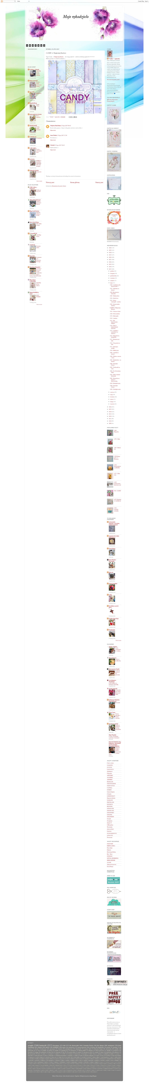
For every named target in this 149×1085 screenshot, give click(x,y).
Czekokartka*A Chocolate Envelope (38, 259)
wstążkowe (57, 1053)
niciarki (68, 1068)
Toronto (109, 1065)
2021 (110, 259)
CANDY (64, 1053)
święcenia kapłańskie (44, 1065)
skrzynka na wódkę (112, 1063)
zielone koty (110, 835)
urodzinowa (116, 1050)
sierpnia (112, 280)
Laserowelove (110, 769)
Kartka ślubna (37, 105)
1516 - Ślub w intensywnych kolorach (114, 327)
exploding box (64, 1050)
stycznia (112, 404)
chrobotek (119, 1062)
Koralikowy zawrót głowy (113, 606)
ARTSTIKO (110, 775)
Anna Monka (53, 135)
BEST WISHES (38, 295)
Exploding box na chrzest (38, 284)
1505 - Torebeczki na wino (115, 367)
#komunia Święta (59, 1065)
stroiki (109, 1070)
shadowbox (109, 1052)
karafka (72, 1060)
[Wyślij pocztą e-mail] (69, 117)
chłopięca (90, 1050)
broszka (113, 1065)
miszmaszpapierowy (112, 833)
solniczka (88, 1070)
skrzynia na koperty (103, 1063)
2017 (110, 269)
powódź (116, 1068)
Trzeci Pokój (112, 548)
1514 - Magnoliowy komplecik (114, 336)
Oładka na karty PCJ (38, 190)
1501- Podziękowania (115, 383)
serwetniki (83, 1057)
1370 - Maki (117, 439)
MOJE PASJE (33, 125)
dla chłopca (100, 1045)
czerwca (112, 392)
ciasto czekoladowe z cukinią (118, 649)
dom (35, 1062)
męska (63, 1047)
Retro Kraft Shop (34, 222)
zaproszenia (52, 1049)
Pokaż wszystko (39, 181)
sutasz (111, 1057)
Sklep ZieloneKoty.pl (35, 200)
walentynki (86, 1058)
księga (36, 1052)
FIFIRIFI (109, 790)
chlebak (118, 1065)
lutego (112, 401)
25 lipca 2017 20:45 (60, 145)
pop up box (62, 1058)
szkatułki (115, 1047)
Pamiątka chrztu (38, 246)
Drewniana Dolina (111, 852)
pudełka (44, 1050)
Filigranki (109, 773)
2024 (110, 252)
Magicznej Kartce (59, 57)
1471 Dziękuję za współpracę (117, 500)
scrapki (30, 1045)
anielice (44, 1053)
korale (81, 1055)
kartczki (72, 1063)
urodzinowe (111, 1045)
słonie (45, 1055)
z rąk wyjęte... (33, 148)
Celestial (52, 145)
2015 (110, 409)
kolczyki (89, 1057)
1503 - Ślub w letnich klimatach (115, 375)
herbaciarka (30, 1050)
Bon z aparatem (38, 116)
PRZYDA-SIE (110, 802)
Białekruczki (110, 781)
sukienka (72, 1058)
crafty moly (30, 1066)
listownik (31, 1060)
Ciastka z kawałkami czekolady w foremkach (114, 737)
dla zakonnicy (52, 1063)
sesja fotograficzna (105, 1057)
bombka (37, 1058)
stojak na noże (99, 1070)
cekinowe (116, 1052)
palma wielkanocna (87, 1068)
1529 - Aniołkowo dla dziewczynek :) (115, 285)
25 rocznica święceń (72, 1065)
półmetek (51, 1070)
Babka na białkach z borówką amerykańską (118, 728)
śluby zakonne (93, 1071)
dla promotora (45, 1063)
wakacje (91, 1062)
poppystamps (74, 1062)
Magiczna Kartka (111, 798)
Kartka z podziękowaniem (39, 151)
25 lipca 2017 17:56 (62, 135)
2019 (110, 264)
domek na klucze (60, 1063)
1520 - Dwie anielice (115, 313)
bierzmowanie (77, 1053)
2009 (110, 423)
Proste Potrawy (112, 658)
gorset (68, 1063)
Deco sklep (109, 848)
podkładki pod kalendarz (108, 1068)
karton (39, 1053)
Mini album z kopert (38, 224)
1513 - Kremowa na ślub (114, 340)
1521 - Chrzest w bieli (115, 311)
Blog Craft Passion (34, 211)
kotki (77, 1060)
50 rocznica (80, 1065)
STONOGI (109, 856)
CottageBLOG (33, 233)
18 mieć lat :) (38, 172)
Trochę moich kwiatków (38, 128)
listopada (112, 273)
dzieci (102, 1052)
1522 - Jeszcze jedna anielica (115, 304)
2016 (110, 407)
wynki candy (74, 1071)
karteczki (43, 1045)
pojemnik (97, 1060)
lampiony (56, 1062)
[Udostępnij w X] (73, 117)
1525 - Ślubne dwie (114, 296)
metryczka (38, 1068)
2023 (110, 255)
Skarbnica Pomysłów (35, 267)
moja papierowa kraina (36, 114)
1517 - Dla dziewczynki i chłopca (114, 322)
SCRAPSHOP (110, 816)
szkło (41, 1071)
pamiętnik (96, 1063)
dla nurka (48, 1066)
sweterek (118, 1070)
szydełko (116, 1049)
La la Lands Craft (68, 1057)
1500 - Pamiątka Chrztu (114, 386)
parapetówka (100, 1068)
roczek (60, 1070)
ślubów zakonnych (35, 1065)
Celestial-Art (33, 137)
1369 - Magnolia (116, 431)
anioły (47, 1047)
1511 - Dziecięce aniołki (114, 347)
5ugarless (77, 1076)
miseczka (44, 1068)
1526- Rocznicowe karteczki (114, 292)
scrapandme (110, 765)
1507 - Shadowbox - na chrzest (115, 360)
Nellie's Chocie (92, 1053)
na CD (53, 1068)
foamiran (109, 831)
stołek (105, 1070)
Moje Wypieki (112, 735)
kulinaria (77, 1063)
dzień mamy (30, 1055)
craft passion (102, 1058)
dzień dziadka (77, 1057)
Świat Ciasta (112, 712)
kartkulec (32, 159)
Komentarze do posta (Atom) (59, 186)
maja (111, 394)
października (113, 276)
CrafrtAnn (107, 1062)
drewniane (66, 1066)
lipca (111, 283)
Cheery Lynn (53, 1057)
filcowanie (43, 1049)
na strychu (109, 767)
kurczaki (29, 1068)
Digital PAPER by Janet (34, 293)
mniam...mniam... (113, 646)
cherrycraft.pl (110, 829)
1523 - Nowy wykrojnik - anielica (115, 301)
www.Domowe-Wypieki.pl (112, 681)
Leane (112, 1062)
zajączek (96, 1062)
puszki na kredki (45, 1070)
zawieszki (37, 1060)
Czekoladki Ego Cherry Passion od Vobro (118, 692)
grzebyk (87, 1066)
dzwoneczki (76, 1066)
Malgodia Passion (34, 170)
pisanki (108, 1047)
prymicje (80, 1062)
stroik (67, 1058)
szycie (112, 1060)
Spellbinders (101, 1047)
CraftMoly (109, 787)
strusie (113, 1070)
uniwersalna (108, 1049)
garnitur (67, 1060)
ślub (64, 1045)
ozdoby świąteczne (40, 1057)
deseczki (58, 1052)
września (112, 278)
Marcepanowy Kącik (114, 669)
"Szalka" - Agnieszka (114, 59)
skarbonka (86, 1062)
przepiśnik (70, 1055)
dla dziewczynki (74, 1045)
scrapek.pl (32, 245)
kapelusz (46, 1062)
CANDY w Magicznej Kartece (115, 308)
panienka (94, 1068)
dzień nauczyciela (38, 1055)
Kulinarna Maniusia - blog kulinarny (114, 700)
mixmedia (49, 1068)
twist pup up (59, 1071)
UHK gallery (110, 825)
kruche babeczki (113, 688)
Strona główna (74, 182)
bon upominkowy (50, 1060)
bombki (56, 1050)
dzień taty (58, 1060)
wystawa (80, 1071)
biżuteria (60, 1049)
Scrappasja (109, 821)
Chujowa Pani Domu (55, 125)
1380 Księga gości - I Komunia (117, 457)
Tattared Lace (103, 1065)
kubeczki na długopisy (89, 1055)
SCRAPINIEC (110, 812)
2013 (110, 414)
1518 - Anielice (113, 318)
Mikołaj (116, 1060)
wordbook (68, 1071)
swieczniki (30, 1071)
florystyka (30, 1052)
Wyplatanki (112, 630)
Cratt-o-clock (110, 763)
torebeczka (43, 1052)
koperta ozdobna (49, 1058)
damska (30, 1063)
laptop (34, 1068)
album (50, 1050)
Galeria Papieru (111, 792)
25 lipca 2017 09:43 (66, 125)
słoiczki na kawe (79, 1058)
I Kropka (109, 794)
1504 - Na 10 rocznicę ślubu (115, 371)
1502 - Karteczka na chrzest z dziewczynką (114, 380)
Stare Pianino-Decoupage (112, 560)
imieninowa (73, 1050)
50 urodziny (107, 1055)
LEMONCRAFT (111, 796)
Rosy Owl (32, 256)
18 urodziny (92, 1047)
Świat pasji (109, 837)
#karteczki (52, 1065)
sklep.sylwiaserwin (111, 864)
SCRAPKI (109, 814)
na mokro (63, 1068)
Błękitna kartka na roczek (38, 214)
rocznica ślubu (87, 1049)
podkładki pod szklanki (108, 1053)
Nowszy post (50, 182)
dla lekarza (43, 1066)
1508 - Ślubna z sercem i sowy (115, 357)
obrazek (36, 1049)
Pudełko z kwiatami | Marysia (38, 202)
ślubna (91, 1058)
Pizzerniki (117, 702)
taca (102, 1055)
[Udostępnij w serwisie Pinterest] (76, 117)
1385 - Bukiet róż (117, 448)
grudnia (112, 271)
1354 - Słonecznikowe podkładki (117, 466)
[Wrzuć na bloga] (71, 117)
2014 (110, 411)
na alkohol (58, 1068)
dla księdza (84, 1053)
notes (81, 1060)
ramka (56, 1070)
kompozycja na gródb (116, 1066)
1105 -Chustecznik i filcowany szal (117, 483)
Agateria (101, 1062)
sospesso (93, 1070)
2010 (110, 421)
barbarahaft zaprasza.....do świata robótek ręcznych (114, 523)
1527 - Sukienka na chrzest (114, 289)
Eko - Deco (109, 854)
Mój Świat (35, 10)
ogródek (85, 1060)
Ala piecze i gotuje (113, 724)
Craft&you (43, 1060)
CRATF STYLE (111, 785)
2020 (110, 262)
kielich (104, 1066)
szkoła (38, 1071)
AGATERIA (110, 777)
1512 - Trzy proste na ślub (115, 343)
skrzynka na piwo (81, 1070)
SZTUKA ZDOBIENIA (112, 858)
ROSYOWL (110, 806)
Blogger (94, 1076)
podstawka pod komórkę (61, 1055)
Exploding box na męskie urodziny (38, 73)
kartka (79, 1052)
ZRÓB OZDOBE (111, 860)
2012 (110, 416)
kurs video (86, 1063)
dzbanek (71, 1066)
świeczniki (31, 1058)
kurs (82, 1063)
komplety (42, 1058)
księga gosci (31, 1057)
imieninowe (71, 1047)
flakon (63, 1060)
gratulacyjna (40, 1062)
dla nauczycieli (31, 1054)
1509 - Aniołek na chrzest (114, 353)
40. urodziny (39, 138)
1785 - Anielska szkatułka (116, 509)
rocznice (117, 1053)
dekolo (35, 1063)
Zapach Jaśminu (113, 583)
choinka (96, 1058)
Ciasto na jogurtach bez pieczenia (117, 672)
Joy (63, 1052)
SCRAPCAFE (110, 810)
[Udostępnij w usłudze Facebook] (74, 117)
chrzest (40, 1047)
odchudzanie (62, 1062)
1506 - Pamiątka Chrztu (114, 364)
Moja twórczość (34, 81)
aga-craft (32, 92)
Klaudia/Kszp (33, 103)
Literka (98, 1065)
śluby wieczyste (86, 1071)
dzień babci (51, 1055)
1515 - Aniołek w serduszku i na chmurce (114, 332)
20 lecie (65, 1065)
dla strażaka (59, 1066)
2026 (110, 248)
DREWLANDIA (111, 846)
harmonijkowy (93, 1066)
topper (49, 1071)
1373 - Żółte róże (117, 474)
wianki (64, 1071)
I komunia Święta (88, 1045)
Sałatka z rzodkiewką (118, 659)
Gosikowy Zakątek (34, 69)
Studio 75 (109, 823)
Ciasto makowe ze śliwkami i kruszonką (113, 683)
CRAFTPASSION (111, 783)
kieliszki (108, 1066)
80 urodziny (38, 93)
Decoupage (56, 1045)
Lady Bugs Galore (38, 235)
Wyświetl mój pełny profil (113, 79)
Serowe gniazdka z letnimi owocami (117, 716)
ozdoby (72, 1068)
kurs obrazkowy (118, 1058)
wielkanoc (56, 1047)
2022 (110, 257)
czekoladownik (110, 1058)
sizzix (64, 1070)
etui (65, 1063)
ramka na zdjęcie (96, 1057)
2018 (110, 266)
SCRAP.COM (110, 808)
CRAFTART (110, 843)
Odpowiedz (53, 130)
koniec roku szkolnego (116, 1055)
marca (111, 399)
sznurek (107, 1060)
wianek (96, 1052)
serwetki (109, 862)
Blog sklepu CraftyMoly (33, 280)
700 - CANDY (117, 491)
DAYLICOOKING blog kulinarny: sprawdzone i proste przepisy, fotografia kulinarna (115, 744)
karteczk (99, 1066)
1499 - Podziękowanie (115, 389)
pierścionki (91, 1060)
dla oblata (54, 1066)
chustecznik (78, 1049)
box (115, 1062)
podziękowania (69, 1049)
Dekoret (109, 850)
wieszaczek (50, 1053)
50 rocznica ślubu (71, 1052)
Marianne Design (98, 1049)
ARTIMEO (109, 779)
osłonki (68, 1062)
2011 (110, 418)
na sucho (56, 1058)
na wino (38, 1050)
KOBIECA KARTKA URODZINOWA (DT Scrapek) (38, 163)
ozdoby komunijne (79, 1068)
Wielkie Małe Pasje (114, 618)
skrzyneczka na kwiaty (71, 1070)
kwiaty (51, 1062)
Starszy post (99, 182)
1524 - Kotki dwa (114, 298)
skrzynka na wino (88, 1052)
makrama (100, 1053)
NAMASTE (110, 800)
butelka (76, 1055)
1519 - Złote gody (114, 316)
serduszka (47, 1057)
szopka (45, 1071)
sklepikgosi (109, 771)
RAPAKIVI (110, 804)
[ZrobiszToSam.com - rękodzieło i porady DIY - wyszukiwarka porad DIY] (113, 883)
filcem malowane (100, 1050)
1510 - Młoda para (114, 350)
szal (34, 1071)
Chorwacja (93, 1065)
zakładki (108, 1050)
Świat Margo (110, 866)
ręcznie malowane (82, 1047)
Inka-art (111, 572)
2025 (110, 250)
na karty (91, 1063)
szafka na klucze (118, 1057)
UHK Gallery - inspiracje (33, 187)
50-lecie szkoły (86, 1065)
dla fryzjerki (36, 1066)
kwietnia (112, 397)
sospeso (97, 1055)
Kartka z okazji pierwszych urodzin (38, 84)
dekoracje (39, 1063)
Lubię (110, 595)
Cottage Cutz (61, 1057)
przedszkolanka (37, 1070)
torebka (53, 1071)
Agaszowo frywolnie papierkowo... (114, 536)
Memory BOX (82, 1050)
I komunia (70, 1053)
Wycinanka (109, 827)
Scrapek (109, 818)
